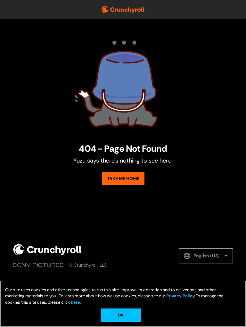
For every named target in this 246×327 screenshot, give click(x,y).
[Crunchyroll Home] (47, 249)
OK (121, 315)
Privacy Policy (180, 296)
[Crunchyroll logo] (123, 9)
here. (75, 302)
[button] (206, 255)
